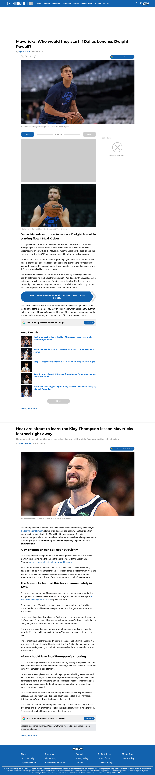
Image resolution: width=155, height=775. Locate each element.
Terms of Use (104, 758)
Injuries (98, 3)
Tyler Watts (24, 51)
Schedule (56, 3)
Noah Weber (25, 443)
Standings (67, 3)
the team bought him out (32, 531)
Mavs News (32, 409)
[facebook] (136, 3)
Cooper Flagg (86, 3)
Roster (76, 3)
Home (23, 409)
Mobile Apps (127, 754)
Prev (27, 134)
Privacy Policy (82, 758)
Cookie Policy (128, 758)
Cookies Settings (105, 762)
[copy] (34, 56)
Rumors (46, 3)
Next (89, 134)
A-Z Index (80, 762)
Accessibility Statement (56, 762)
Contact (79, 754)
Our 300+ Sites (104, 754)
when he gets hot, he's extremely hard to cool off (51, 562)
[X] (141, 3)
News (39, 3)
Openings (49, 754)
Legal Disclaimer (28, 762)
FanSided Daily (27, 758)
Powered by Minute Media (19, 769)
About (23, 754)
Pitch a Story (51, 758)
